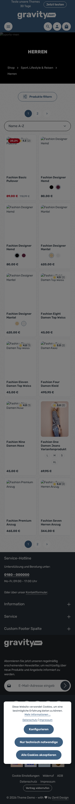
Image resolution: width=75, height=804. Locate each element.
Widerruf (48, 776)
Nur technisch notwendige (39, 742)
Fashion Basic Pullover (16, 179)
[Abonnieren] (65, 685)
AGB (60, 776)
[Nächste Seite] (47, 113)
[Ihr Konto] (57, 26)
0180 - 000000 (16, 575)
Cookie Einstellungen (25, 776)
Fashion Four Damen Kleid (50, 384)
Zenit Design (60, 797)
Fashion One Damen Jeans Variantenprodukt (53, 445)
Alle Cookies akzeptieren (38, 755)
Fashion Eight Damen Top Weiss (53, 315)
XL (54, 462)
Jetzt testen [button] (55, 4)
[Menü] (8, 26)
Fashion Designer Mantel (53, 247)
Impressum (47, 781)
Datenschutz (28, 781)
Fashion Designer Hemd (53, 179)
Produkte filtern (40, 97)
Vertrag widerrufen (37, 788)
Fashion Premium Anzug (18, 522)
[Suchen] (48, 26)
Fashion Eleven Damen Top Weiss (18, 384)
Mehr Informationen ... (38, 714)
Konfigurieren (39, 729)
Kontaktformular (36, 592)
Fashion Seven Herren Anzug (51, 522)
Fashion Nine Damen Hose (15, 443)
